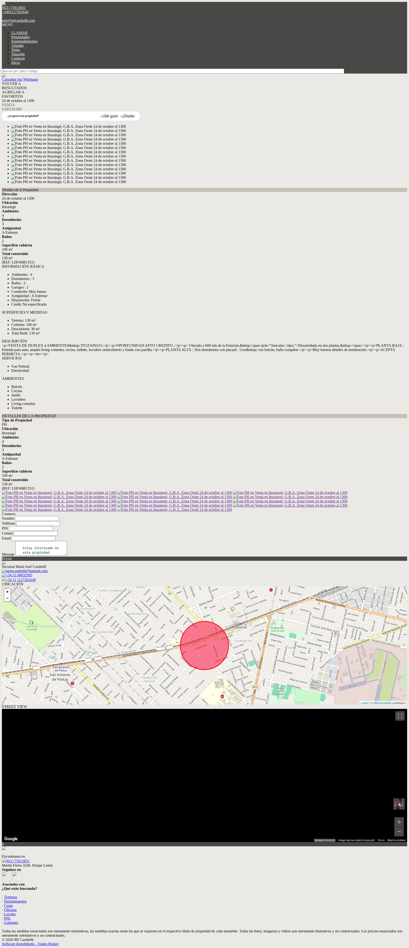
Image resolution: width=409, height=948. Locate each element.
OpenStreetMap (382, 703)
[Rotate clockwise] (403, 804)
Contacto (18, 58)
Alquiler (17, 46)
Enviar (7, 559)
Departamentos (15, 901)
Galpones (11, 923)
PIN (5, 528)
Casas (8, 906)
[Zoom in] (399, 822)
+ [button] (7, 591)
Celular (7, 533)
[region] (204, 775)
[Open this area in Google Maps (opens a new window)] (11, 839)
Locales (10, 914)
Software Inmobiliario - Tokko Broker (30, 944)
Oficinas (10, 910)
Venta (15, 50)
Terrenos (10, 897)
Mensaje (8, 554)
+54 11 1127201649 (21, 580)
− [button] (7, 598)
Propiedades (20, 37)
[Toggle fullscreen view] (400, 716)
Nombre (8, 518)
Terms (381, 840)
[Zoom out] (399, 831)
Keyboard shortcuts (324, 840)
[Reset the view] (399, 804)
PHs (7, 918)
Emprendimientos (24, 41)
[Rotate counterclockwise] (395, 804)
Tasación (18, 54)
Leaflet (365, 703)
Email (6, 538)
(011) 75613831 (18, 861)
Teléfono (8, 523)
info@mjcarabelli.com (18, 20)
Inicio (15, 63)
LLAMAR (19, 33)
